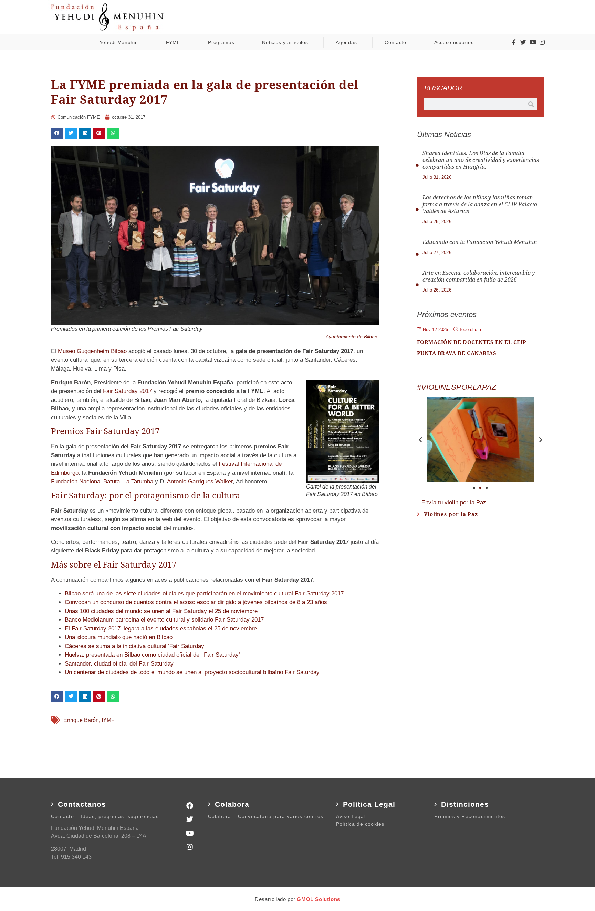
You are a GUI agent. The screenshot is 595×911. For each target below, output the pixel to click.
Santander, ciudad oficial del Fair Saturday (119, 663)
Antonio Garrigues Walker (200, 481)
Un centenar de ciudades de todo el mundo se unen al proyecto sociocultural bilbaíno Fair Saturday (192, 672)
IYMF (108, 720)
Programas (221, 42)
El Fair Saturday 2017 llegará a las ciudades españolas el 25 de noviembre (161, 628)
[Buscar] (531, 104)
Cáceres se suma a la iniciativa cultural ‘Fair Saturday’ (135, 646)
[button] (57, 133)
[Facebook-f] (513, 42)
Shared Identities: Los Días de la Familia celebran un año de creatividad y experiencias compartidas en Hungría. (480, 160)
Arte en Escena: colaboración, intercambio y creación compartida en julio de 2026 (478, 276)
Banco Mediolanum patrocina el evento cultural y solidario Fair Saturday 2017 (164, 619)
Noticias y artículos (285, 42)
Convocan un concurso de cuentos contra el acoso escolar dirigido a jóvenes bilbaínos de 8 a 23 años (196, 602)
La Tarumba (138, 481)
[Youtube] (532, 42)
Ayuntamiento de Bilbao (351, 336)
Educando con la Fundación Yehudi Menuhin (479, 242)
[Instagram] (542, 42)
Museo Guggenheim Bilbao (92, 351)
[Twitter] (523, 42)
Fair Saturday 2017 (127, 391)
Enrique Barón (81, 720)
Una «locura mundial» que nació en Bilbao (119, 637)
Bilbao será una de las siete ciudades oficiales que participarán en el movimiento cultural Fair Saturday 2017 (204, 593)
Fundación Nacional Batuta (85, 481)
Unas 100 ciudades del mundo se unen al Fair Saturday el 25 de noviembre (161, 611)
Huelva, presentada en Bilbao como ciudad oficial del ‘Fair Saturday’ (152, 654)
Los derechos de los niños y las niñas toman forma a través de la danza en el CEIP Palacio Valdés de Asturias (479, 204)
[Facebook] (190, 806)
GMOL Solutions (318, 899)
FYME (173, 42)
